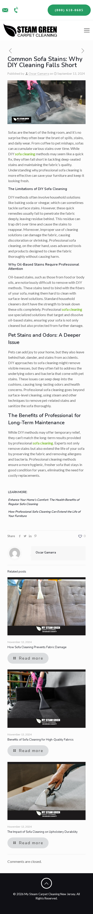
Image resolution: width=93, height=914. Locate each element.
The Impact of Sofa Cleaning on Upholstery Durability (42, 832)
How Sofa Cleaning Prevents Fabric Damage (36, 647)
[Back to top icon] (46, 883)
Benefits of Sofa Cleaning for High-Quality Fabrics (40, 740)
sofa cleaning (25, 154)
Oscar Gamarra (39, 73)
